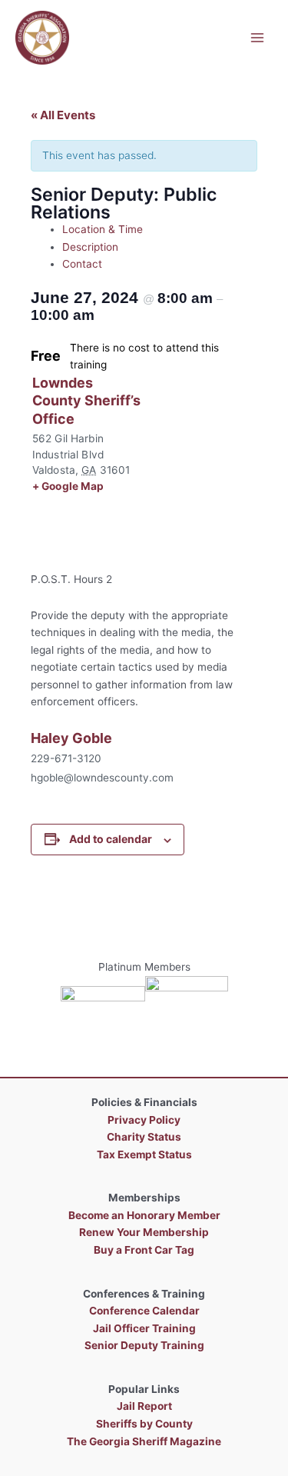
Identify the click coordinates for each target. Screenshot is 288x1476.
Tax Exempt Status (144, 1154)
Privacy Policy (144, 1120)
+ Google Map (68, 486)
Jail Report (144, 1406)
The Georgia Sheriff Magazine (144, 1441)
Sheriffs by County (144, 1424)
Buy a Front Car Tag (144, 1250)
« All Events (63, 115)
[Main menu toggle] (257, 37)
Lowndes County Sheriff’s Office (86, 401)
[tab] (159, 229)
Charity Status (144, 1137)
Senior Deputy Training (144, 1345)
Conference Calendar (144, 1310)
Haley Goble (71, 738)
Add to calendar (110, 838)
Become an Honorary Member (144, 1215)
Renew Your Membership (144, 1232)
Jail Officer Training (144, 1328)
